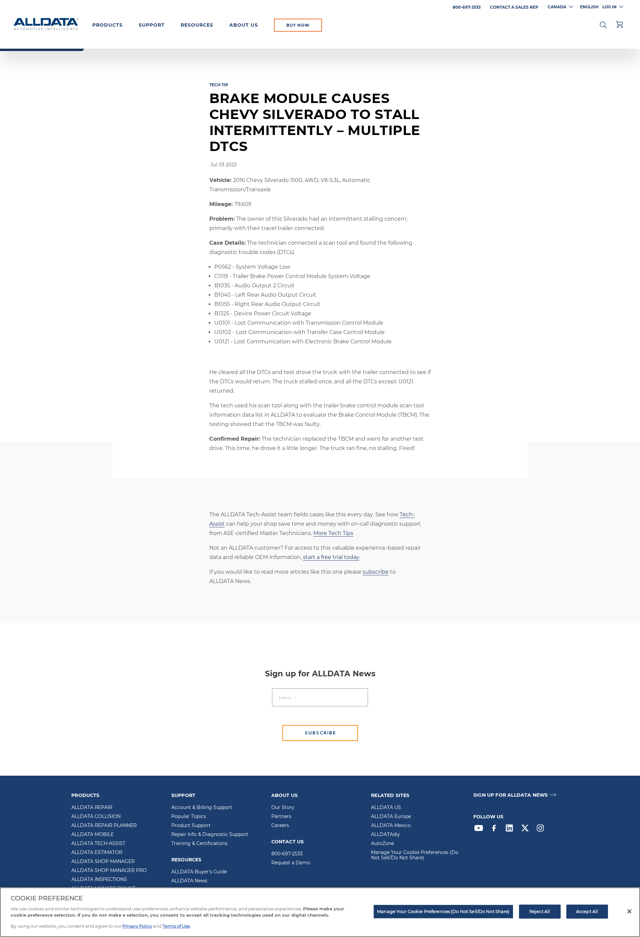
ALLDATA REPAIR (91, 807)
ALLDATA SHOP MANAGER (103, 861)
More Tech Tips (333, 533)
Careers (280, 825)
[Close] (629, 911)
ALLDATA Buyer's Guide (199, 872)
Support (152, 25)
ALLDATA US (386, 807)
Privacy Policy (137, 925)
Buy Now (298, 25)
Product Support (191, 825)
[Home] (46, 24)
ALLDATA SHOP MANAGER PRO (109, 870)
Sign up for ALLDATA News (510, 795)
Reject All (539, 911)
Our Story (282, 807)
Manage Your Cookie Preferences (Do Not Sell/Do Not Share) (414, 855)
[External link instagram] (542, 829)
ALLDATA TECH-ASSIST (98, 843)
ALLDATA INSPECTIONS (99, 879)
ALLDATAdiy (385, 834)
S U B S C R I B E (320, 732)
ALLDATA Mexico (391, 825)
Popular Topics (188, 816)
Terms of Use (176, 925)
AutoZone (382, 843)
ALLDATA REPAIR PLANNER (104, 825)
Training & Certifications (199, 843)
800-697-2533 (287, 854)
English (589, 6)
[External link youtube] (480, 829)
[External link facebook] (496, 829)
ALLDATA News (189, 881)
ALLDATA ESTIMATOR (96, 852)
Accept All (587, 911)
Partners (281, 816)
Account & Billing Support (201, 807)
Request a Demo (290, 863)
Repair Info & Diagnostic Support (209, 834)
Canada (557, 6)
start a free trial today (331, 557)
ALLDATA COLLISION (96, 816)
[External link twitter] (527, 829)
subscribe (376, 572)
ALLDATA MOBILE (92, 834)
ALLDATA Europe (391, 816)
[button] (603, 24)
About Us (243, 25)
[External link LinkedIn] (511, 829)
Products (107, 25)
